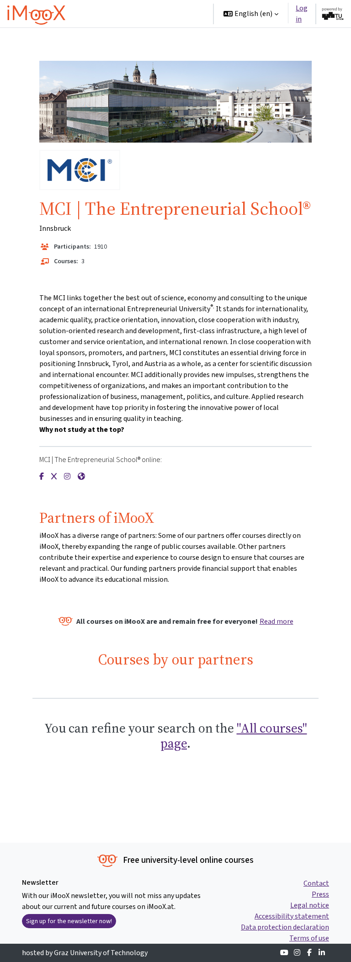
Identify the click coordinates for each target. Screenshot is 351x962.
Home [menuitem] (93, 13)
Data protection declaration (285, 927)
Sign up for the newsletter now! (69, 921)
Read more (276, 621)
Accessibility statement (292, 916)
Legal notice (309, 905)
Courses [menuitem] (126, 13)
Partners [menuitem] (160, 41)
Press (320, 894)
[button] (251, 14)
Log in (302, 13)
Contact (316, 883)
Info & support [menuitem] (106, 41)
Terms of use (309, 938)
